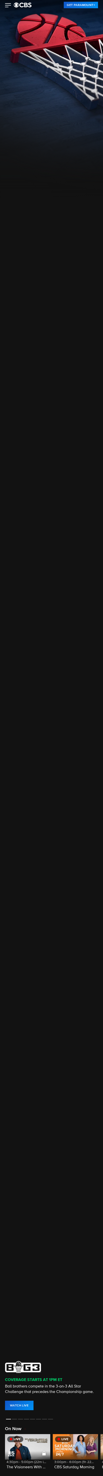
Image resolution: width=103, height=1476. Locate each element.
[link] (81, 5)
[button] (8, 5)
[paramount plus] (23, 4)
